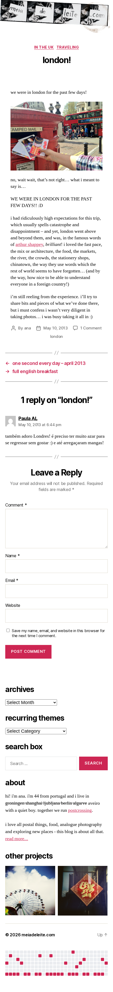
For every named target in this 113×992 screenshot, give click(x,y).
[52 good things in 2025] (21, 963)
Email (11, 580)
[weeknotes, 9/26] (10, 974)
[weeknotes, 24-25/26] (69, 974)
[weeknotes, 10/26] (14, 974)
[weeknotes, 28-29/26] (84, 974)
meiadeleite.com (38, 934)
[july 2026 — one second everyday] (102, 959)
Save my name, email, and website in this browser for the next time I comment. (58, 633)
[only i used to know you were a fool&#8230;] (106, 963)
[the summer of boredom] (73, 952)
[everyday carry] (84, 959)
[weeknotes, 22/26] (58, 974)
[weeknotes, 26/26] (73, 974)
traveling (67, 47)
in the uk (44, 47)
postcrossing (80, 810)
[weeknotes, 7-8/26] (6, 974)
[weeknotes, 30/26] (87, 974)
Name (12, 556)
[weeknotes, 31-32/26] (95, 974)
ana (27, 328)
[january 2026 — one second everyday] (6, 963)
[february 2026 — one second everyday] (17, 959)
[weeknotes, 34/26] (102, 974)
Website (12, 605)
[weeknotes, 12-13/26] (25, 974)
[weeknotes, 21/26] (54, 974)
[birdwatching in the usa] (65, 963)
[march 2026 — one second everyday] (40, 955)
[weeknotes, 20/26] (51, 974)
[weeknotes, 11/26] (17, 974)
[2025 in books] (10, 955)
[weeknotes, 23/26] (62, 974)
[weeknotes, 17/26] (40, 974)
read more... (16, 839)
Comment (16, 505)
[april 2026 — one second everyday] (51, 955)
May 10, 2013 (55, 328)
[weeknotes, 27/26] (76, 974)
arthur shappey (29, 244)
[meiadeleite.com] (56, 17)
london (56, 336)
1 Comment (91, 328)
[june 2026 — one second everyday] (80, 963)
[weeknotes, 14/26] (28, 974)
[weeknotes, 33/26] (98, 974)
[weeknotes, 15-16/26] (36, 974)
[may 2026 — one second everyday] (76, 966)
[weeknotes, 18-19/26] (47, 974)
